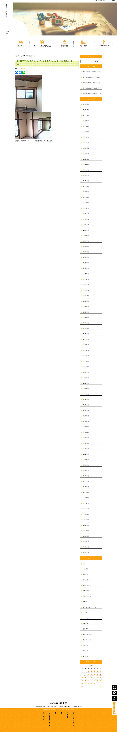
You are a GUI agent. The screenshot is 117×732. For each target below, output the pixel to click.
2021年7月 (86, 437)
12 (100, 674)
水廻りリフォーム (88, 634)
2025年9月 (86, 164)
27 (82, 683)
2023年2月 (86, 334)
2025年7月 (86, 175)
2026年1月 (86, 142)
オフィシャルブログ (73, 718)
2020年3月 (86, 525)
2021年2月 (86, 465)
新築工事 (85, 574)
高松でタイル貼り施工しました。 (92, 82)
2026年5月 (86, 121)
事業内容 (64, 42)
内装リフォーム (87, 579)
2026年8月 (86, 104)
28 (85, 683)
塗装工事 (85, 629)
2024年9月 (86, 230)
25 (97, 680)
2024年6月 (86, 246)
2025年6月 (86, 181)
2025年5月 (86, 186)
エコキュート (86, 618)
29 (88, 683)
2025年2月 (86, 203)
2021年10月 (86, 421)
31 (94, 683)
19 (100, 677)
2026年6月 (86, 115)
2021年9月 (86, 427)
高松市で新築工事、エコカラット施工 (92, 88)
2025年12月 (86, 148)
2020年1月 (86, 536)
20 (82, 680)
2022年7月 (86, 372)
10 (94, 674)
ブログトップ (91, 56)
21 (85, 680)
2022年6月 (86, 377)
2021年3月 (86, 459)
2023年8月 (86, 301)
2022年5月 (86, 383)
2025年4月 (86, 192)
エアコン (85, 612)
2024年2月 (86, 268)
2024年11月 (86, 219)
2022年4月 (86, 388)
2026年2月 (86, 137)
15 (88, 677)
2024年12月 (86, 213)
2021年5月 (86, 448)
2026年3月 (86, 131)
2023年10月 (86, 290)
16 (91, 677)
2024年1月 (86, 274)
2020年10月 (86, 487)
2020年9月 (86, 492)
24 (94, 680)
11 (97, 674)
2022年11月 (86, 350)
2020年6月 (86, 508)
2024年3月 (86, 263)
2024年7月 (86, 241)
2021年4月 (86, 454)
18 (97, 677)
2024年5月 (86, 252)
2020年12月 (86, 476)
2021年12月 (86, 410)
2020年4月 (86, 519)
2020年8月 (86, 498)
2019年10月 (86, 552)
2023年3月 (86, 328)
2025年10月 (86, 159)
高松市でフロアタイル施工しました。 (92, 71)
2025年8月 (86, 170)
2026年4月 (86, 126)
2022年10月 (86, 355)
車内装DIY (86, 623)
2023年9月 (86, 295)
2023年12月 (86, 279)
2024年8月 (86, 235)
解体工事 (85, 656)
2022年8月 (86, 366)
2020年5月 (86, 514)
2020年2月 (86, 530)
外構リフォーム (87, 585)
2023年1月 (86, 339)
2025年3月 (86, 197)
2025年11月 (86, 153)
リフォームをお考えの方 (42, 42)
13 (82, 677)
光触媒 (85, 601)
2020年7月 (86, 503)
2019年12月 (86, 541)
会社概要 (83, 42)
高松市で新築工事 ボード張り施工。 (92, 77)
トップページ (21, 42)
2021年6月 (86, 443)
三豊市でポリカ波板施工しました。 (92, 93)
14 (85, 677)
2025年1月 (86, 208)
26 (100, 680)
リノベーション (87, 640)
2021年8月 (86, 432)
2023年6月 (86, 312)
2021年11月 (86, 416)
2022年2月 (86, 399)
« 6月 (82, 686)
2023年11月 (86, 284)
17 (94, 677)
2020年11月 (86, 481)
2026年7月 (86, 110)
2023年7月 (86, 306)
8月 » (101, 686)
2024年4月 (86, 257)
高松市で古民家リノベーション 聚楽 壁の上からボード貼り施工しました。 (45, 62)
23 (91, 680)
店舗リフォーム (87, 596)
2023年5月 (86, 317)
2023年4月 (86, 323)
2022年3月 (86, 394)
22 (88, 680)
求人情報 (85, 569)
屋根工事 (85, 651)
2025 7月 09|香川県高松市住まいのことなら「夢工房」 (104, 0)
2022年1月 (86, 405)
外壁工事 (85, 645)
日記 (84, 563)
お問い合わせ (103, 42)
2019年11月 (86, 547)
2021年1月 (86, 470)
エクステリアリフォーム (89, 607)
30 (91, 683)
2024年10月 (86, 224)
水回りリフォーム (88, 590)
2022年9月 (86, 361)
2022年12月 (86, 345)
